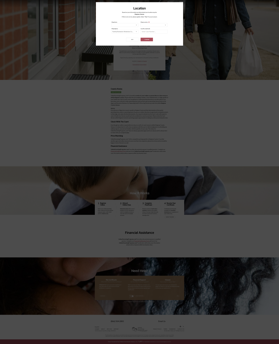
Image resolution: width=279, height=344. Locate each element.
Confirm (146, 39)
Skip (132, 39)
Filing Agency (115, 28)
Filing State (114, 22)
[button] (149, 21)
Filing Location (144, 22)
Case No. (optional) (145, 28)
